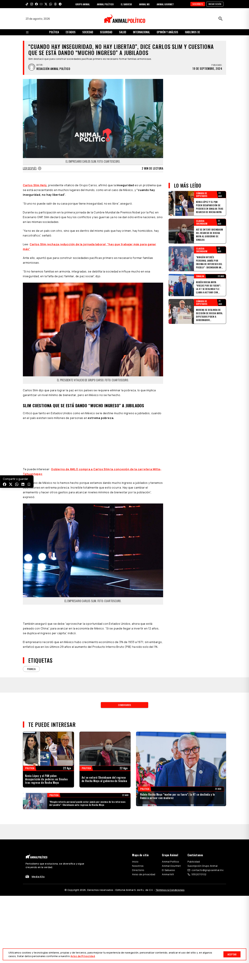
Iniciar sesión (215, 4)
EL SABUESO (126, 4)
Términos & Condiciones (169, 890)
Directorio (138, 870)
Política (54, 32)
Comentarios (124, 705)
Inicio (135, 861)
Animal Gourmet (171, 865)
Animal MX (168, 874)
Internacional (141, 32)
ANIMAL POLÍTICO (105, 4)
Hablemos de (192, 32)
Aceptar (231, 954)
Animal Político (170, 861)
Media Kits (38, 876)
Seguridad (106, 32)
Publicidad (194, 861)
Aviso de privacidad (143, 874)
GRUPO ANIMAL (82, 4)
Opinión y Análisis (167, 32)
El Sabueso (168, 870)
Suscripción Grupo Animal (202, 865)
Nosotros (137, 865)
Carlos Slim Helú (35, 185)
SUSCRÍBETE (197, 4)
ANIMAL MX (144, 4)
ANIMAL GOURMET (165, 4)
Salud (122, 32)
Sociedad (87, 32)
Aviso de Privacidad (82, 956)
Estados (71, 32)
